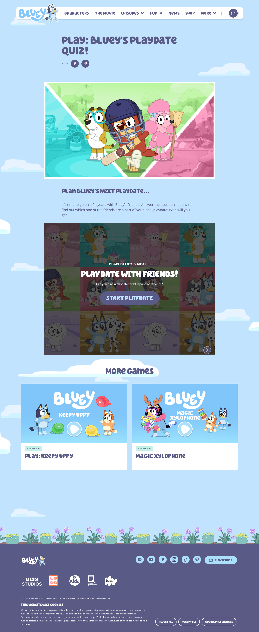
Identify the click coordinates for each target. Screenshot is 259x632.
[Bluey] (33, 560)
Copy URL (85, 64)
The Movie (105, 13)
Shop (190, 13)
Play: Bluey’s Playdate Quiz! (38, 13)
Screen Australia (111, 580)
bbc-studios (32, 580)
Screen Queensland (93, 580)
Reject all (166, 621)
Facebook (163, 559)
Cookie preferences (219, 621)
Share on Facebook (75, 64)
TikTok (186, 559)
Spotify (140, 559)
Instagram (174, 559)
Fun (154, 13)
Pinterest (197, 559)
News (174, 13)
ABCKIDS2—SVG (75, 580)
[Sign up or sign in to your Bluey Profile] (233, 13)
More (206, 13)
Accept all (189, 621)
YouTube (151, 559)
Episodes (130, 13)
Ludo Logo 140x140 (53, 580)
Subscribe (224, 560)
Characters (76, 13)
